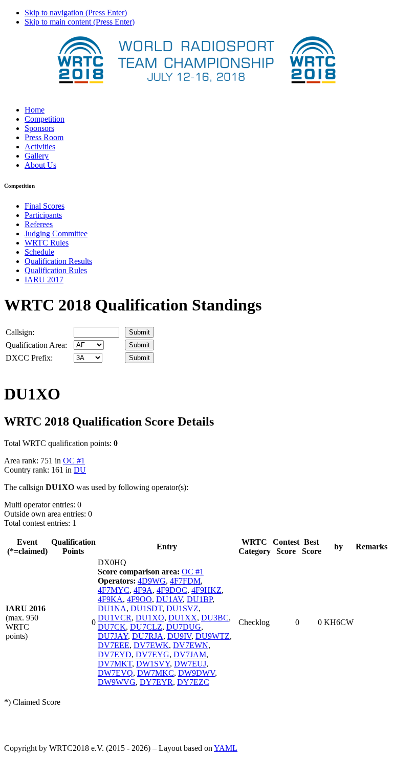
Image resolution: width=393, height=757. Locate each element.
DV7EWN (190, 645)
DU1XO (150, 617)
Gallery (37, 155)
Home (35, 109)
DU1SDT (146, 608)
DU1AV (169, 599)
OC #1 (74, 460)
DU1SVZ (182, 608)
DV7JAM (189, 654)
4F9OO (139, 599)
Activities (40, 146)
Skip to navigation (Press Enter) (76, 12)
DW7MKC (155, 673)
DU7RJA (147, 636)
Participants (43, 215)
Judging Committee (56, 233)
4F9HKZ (206, 590)
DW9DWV (196, 673)
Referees (39, 224)
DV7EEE (113, 645)
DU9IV (179, 636)
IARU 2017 (44, 279)
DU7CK (112, 626)
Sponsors (39, 128)
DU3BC (215, 617)
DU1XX (182, 617)
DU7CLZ (146, 626)
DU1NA (112, 608)
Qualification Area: (36, 345)
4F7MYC (113, 590)
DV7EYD (115, 654)
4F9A (143, 590)
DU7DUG (183, 626)
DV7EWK (151, 645)
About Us (40, 165)
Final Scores (44, 206)
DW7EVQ (115, 673)
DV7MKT (115, 663)
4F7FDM (185, 580)
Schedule (39, 252)
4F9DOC (172, 590)
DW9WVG (117, 682)
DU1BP (199, 599)
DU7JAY (113, 636)
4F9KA (110, 599)
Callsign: (20, 332)
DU (80, 469)
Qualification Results (58, 261)
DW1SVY (153, 663)
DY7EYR (156, 682)
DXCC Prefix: (29, 357)
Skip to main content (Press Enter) (80, 21)
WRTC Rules (47, 242)
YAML (225, 748)
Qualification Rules (56, 270)
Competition (44, 119)
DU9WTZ (212, 636)
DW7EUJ (190, 663)
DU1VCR (115, 617)
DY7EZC (193, 682)
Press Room (44, 137)
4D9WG (152, 580)
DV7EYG (152, 654)
